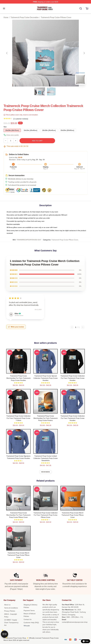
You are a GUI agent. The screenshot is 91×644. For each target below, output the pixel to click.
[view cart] (87, 8)
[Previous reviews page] (72, 327)
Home (6, 17)
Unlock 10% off (4, 634)
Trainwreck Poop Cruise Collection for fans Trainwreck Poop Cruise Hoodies (73, 378)
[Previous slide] (7, 53)
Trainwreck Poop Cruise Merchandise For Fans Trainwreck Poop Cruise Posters (46, 418)
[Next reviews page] (83, 327)
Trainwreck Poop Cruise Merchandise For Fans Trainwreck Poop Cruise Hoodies (18, 378)
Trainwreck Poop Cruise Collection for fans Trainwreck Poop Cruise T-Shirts (18, 418)
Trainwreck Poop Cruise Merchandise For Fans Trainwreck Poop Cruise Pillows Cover (18, 515)
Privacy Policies (9, 611)
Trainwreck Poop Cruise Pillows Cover (56, 17)
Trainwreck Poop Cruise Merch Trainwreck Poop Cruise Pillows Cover (73, 515)
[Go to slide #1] (39, 91)
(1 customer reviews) (20, 119)
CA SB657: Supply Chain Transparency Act (11, 622)
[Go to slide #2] (51, 91)
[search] (80, 8)
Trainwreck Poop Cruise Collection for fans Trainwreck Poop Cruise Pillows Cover (46, 515)
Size (5, 127)
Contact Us (27, 619)
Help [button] (86, 641)
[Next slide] (84, 53)
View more (45, 472)
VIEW (18, 371)
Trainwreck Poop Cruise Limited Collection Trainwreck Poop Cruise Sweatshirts (46, 458)
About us (7, 605)
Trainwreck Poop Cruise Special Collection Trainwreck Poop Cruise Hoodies (46, 378)
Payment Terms (29, 610)
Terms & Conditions (11, 608)
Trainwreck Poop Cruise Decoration (25, 17)
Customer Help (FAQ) (31, 622)
